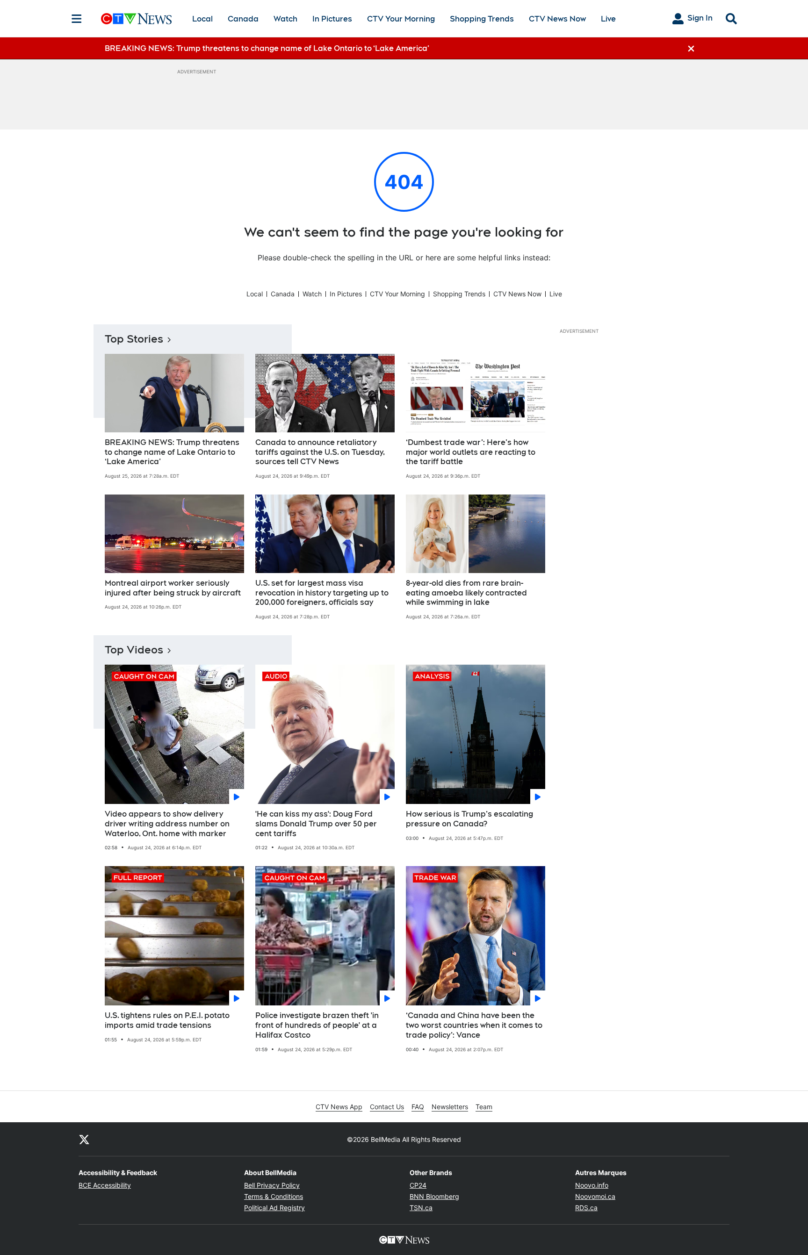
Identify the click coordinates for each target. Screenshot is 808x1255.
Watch (285, 18)
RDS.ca (586, 1208)
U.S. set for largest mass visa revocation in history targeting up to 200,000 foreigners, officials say (322, 593)
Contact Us (387, 1107)
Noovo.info (591, 1185)
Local (202, 18)
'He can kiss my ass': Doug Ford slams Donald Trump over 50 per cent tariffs (316, 824)
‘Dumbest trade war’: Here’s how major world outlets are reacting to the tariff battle (470, 452)
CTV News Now (557, 18)
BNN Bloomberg (434, 1196)
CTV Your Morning (401, 18)
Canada (243, 18)
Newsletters (450, 1107)
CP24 (418, 1185)
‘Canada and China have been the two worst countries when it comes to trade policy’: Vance (474, 1025)
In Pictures (332, 18)
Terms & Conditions (273, 1196)
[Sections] (76, 18)
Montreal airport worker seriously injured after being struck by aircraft (173, 588)
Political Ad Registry (274, 1208)
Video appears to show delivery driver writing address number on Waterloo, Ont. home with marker (167, 824)
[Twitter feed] (84, 1139)
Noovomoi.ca (595, 1196)
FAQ (417, 1107)
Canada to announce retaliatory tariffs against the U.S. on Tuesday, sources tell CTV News (320, 452)
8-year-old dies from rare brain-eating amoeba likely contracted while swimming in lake (466, 593)
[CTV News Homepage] (136, 18)
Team (484, 1107)
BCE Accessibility (105, 1185)
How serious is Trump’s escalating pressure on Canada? (469, 819)
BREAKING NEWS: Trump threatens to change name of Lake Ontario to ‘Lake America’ (172, 452)
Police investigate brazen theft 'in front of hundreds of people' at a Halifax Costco (317, 1025)
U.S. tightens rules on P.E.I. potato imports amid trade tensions (167, 1020)
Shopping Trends (482, 18)
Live (608, 18)
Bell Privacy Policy (272, 1185)
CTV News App (339, 1107)
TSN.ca (421, 1208)
